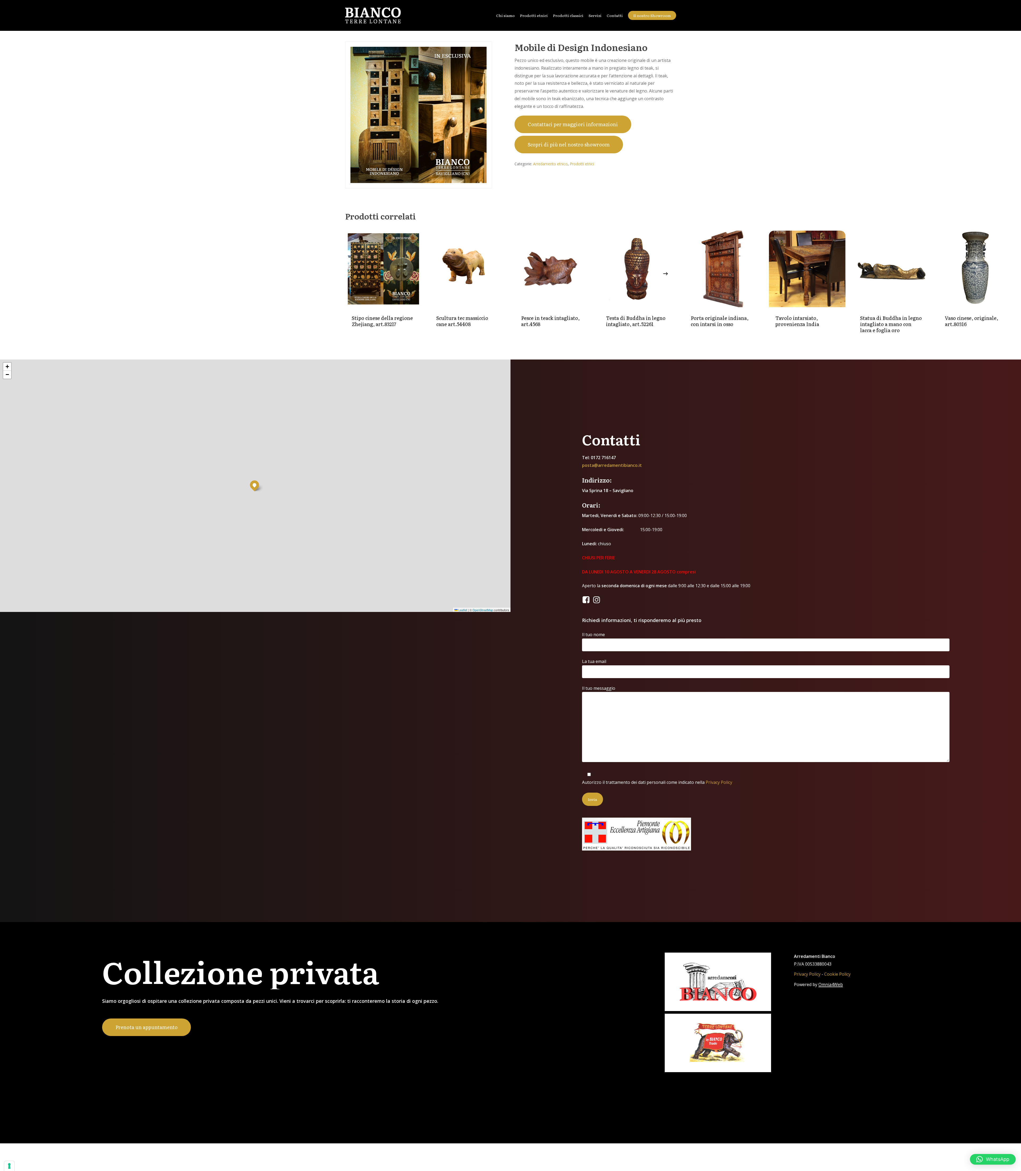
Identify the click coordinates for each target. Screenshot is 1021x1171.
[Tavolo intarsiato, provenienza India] (807, 269)
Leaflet (462, 610)
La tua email (594, 661)
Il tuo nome (593, 634)
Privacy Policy (719, 782)
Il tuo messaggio (598, 688)
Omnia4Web (830, 984)
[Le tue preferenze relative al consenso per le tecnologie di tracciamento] (9, 1166)
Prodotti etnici (582, 163)
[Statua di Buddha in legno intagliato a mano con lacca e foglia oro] (891, 269)
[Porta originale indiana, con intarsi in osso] (722, 269)
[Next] (665, 273)
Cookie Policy (837, 974)
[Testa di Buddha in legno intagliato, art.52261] (637, 269)
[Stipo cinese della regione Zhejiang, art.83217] (383, 269)
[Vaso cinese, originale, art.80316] (976, 269)
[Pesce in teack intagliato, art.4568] (552, 269)
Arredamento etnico (550, 163)
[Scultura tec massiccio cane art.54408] (468, 269)
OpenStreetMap (482, 610)
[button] (254, 484)
